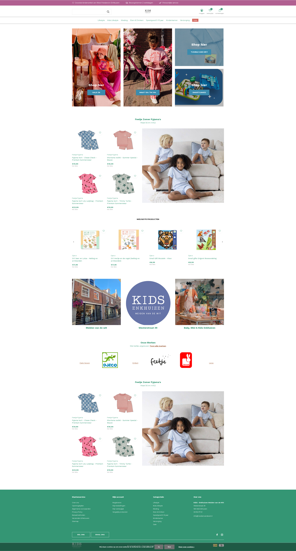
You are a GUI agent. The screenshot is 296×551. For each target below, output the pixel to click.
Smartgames (199, 92)
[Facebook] (217, 534)
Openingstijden (78, 506)
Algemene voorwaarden (81, 509)
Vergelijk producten (120, 512)
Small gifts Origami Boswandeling (202, 258)
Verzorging (185, 20)
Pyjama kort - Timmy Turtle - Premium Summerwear (119, 202)
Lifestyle (101, 20)
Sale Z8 (96, 92)
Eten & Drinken (136, 20)
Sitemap (75, 521)
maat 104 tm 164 (147, 92)
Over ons (75, 502)
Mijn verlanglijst (118, 509)
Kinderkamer (172, 20)
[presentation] (73, 241)
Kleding (124, 20)
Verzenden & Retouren (80, 518)
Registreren (117, 502)
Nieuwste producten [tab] (148, 219)
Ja (159, 547)
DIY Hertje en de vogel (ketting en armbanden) (125, 259)
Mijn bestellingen (119, 506)
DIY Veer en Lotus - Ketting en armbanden (85, 259)
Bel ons (81, 535)
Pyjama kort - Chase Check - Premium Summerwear (84, 159)
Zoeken (108, 12)
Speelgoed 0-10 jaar (154, 20)
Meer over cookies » (186, 547)
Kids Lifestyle (112, 20)
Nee (169, 547)
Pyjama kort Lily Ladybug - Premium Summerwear (87, 202)
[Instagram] (222, 534)
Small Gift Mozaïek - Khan (161, 258)
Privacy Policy (77, 512)
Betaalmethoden (78, 515)
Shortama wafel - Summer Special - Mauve (122, 159)
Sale (195, 20)
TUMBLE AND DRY (199, 52)
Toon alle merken (158, 346)
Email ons (100, 535)
